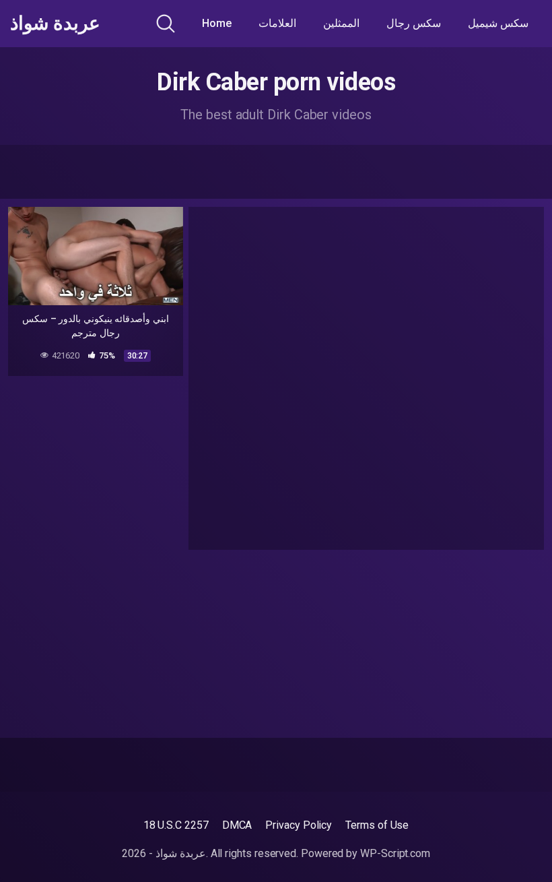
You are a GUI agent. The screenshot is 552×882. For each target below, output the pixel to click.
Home (217, 23)
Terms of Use (377, 825)
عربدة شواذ (55, 23)
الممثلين (341, 23)
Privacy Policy (298, 825)
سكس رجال (413, 23)
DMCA (237, 825)
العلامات (277, 23)
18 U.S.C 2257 (176, 825)
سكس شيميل (498, 23)
